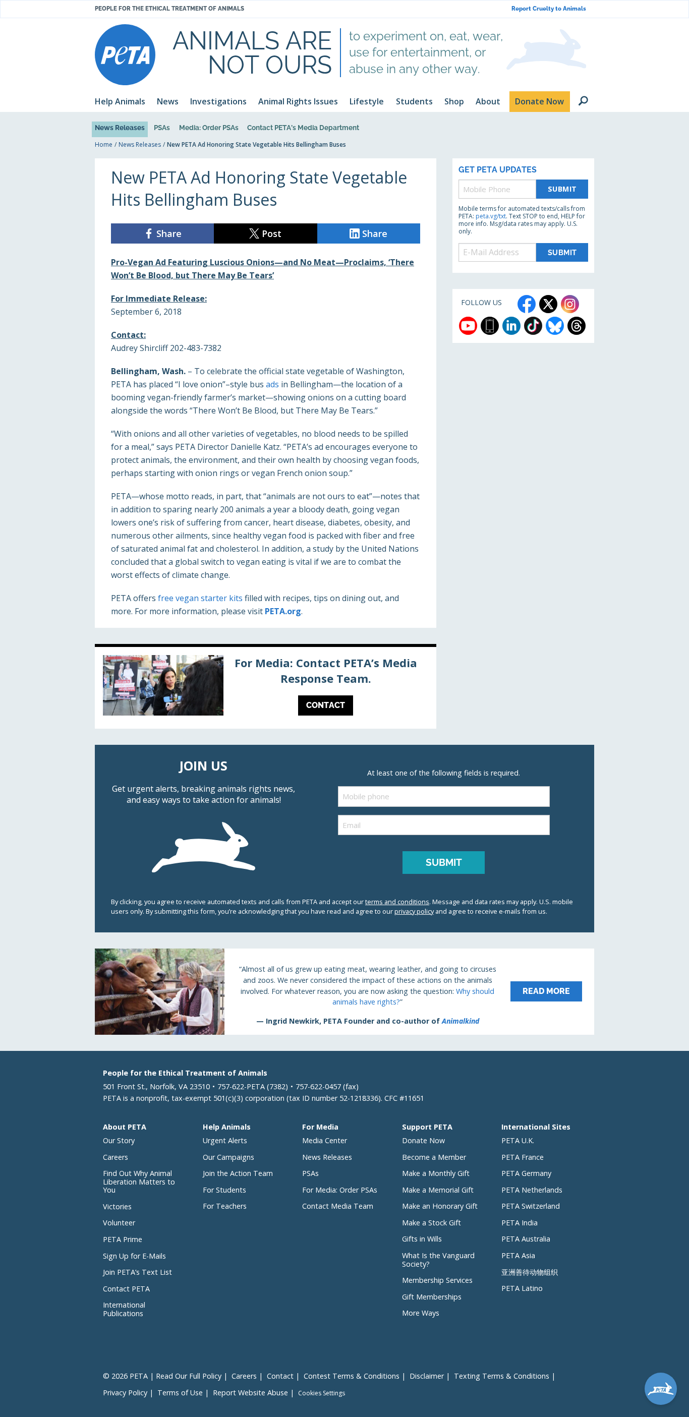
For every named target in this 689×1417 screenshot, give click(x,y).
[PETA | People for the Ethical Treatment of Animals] (125, 54)
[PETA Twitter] (548, 304)
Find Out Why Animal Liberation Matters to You (139, 1181)
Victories (117, 1206)
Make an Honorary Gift (440, 1206)
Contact (280, 1376)
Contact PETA (126, 1288)
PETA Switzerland (530, 1206)
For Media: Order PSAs (339, 1190)
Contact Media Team (337, 1206)
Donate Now (423, 1140)
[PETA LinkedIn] (511, 326)
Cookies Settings (321, 1393)
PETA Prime (122, 1239)
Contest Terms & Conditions (351, 1376)
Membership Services (437, 1280)
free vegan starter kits (200, 598)
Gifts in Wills (422, 1239)
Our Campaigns (228, 1157)
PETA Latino (522, 1288)
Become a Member (434, 1157)
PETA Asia (518, 1255)
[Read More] (344, 991)
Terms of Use (180, 1392)
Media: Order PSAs (209, 128)
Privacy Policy (125, 1392)
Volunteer (119, 1222)
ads (272, 384)
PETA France (522, 1157)
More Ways (420, 1313)
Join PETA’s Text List (137, 1272)
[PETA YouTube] (468, 326)
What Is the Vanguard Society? (438, 1260)
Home (103, 144)
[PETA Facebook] (527, 304)
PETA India (519, 1222)
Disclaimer (427, 1376)
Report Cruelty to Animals (548, 9)
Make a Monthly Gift (436, 1173)
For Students (224, 1190)
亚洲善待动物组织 (529, 1272)
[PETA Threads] (576, 326)
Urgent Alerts (225, 1140)
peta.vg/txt (491, 216)
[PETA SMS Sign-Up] (490, 326)
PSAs (162, 128)
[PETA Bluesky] (555, 326)
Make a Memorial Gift (438, 1190)
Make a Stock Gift (431, 1222)
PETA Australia (525, 1239)
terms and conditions (397, 901)
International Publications (124, 1309)
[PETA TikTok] (533, 326)
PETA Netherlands (531, 1190)
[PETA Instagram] (570, 304)
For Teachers (225, 1206)
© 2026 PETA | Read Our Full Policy (162, 1376)
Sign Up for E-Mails (134, 1256)
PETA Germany (526, 1173)
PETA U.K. (517, 1140)
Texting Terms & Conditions (501, 1376)
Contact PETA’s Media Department (303, 128)
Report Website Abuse (250, 1392)
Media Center (324, 1140)
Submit (562, 189)
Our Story (119, 1140)
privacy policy (414, 911)
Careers (115, 1157)
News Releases (120, 128)
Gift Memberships (432, 1297)
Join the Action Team (238, 1173)
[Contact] (265, 688)
